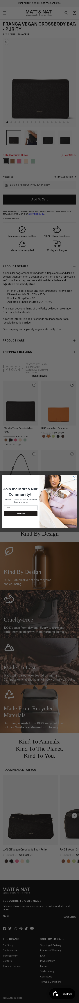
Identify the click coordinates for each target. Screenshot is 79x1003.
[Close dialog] (74, 477)
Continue (21, 514)
